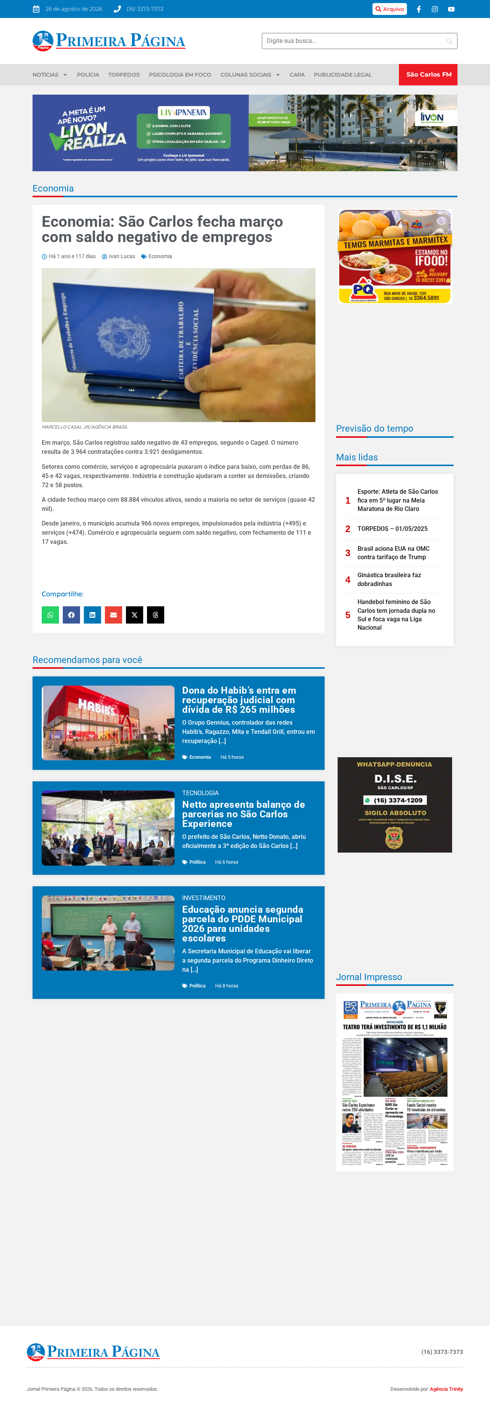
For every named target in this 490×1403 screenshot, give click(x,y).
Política (197, 862)
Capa (297, 74)
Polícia (88, 74)
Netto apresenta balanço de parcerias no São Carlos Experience (243, 814)
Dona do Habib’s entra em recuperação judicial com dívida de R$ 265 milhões (239, 700)
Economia (53, 188)
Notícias (46, 74)
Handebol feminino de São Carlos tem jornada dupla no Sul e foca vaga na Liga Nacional (396, 614)
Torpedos (124, 74)
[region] (390, 1347)
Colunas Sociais (245, 74)
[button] (50, 615)
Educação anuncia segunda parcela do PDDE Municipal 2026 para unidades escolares (242, 924)
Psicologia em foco (180, 74)
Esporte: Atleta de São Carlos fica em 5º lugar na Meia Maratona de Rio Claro (398, 500)
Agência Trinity (446, 1389)
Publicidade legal (343, 74)
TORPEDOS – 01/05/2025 (393, 528)
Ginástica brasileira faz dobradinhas (389, 579)
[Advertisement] (395, 369)
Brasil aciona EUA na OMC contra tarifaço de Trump (394, 553)
